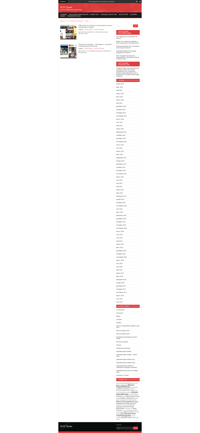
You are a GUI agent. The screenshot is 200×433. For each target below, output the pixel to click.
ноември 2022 (120, 135)
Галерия (133, 14)
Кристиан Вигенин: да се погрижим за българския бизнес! (127, 47)
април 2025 (120, 93)
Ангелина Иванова (128, 383)
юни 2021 (119, 183)
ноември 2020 (120, 202)
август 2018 (120, 260)
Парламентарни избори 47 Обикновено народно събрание (126, 366)
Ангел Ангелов (120, 383)
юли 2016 (119, 299)
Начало (62, 21)
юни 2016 (119, 302)
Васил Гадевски (121, 385)
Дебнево (129, 392)
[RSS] (136, 1)
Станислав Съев (128, 408)
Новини (63, 14)
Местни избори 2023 (123, 334)
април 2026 (120, 84)
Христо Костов (128, 412)
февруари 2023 (121, 132)
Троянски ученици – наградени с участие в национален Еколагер (95, 45)
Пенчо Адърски (123, 405)
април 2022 (120, 151)
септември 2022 (121, 141)
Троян (123, 410)
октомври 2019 (121, 225)
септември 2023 (121, 116)
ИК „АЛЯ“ (124, 396)
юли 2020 (119, 209)
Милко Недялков (132, 400)
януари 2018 (120, 283)
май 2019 (119, 241)
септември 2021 (121, 173)
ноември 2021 (120, 167)
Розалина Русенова (122, 407)
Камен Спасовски (127, 398)
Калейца (118, 398)
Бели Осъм (135, 383)
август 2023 (120, 119)
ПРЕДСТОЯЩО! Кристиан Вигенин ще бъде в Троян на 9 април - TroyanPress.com (127, 69)
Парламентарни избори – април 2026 (84, 14)
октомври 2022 (121, 138)
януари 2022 (120, 161)
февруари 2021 (121, 196)
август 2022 (120, 145)
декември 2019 (121, 218)
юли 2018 (119, 263)
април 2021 (120, 190)
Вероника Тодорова (134, 387)
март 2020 (119, 212)
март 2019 (119, 247)
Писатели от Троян (122, 375)
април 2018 (120, 273)
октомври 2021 (121, 170)
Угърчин (126, 410)
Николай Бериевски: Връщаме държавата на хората (126, 51)
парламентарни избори (123, 351)
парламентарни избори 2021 (125, 359)
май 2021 (119, 186)
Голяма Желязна (123, 392)
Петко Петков (131, 405)
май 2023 (119, 125)
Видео (63, 16)
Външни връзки (74, 16)
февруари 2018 (121, 279)
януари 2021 (120, 199)
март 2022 (119, 154)
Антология (123, 14)
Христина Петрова (133, 410)
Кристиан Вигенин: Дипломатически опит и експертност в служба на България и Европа (127, 74)
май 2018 (119, 270)
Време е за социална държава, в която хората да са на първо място (127, 42)
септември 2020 (121, 206)
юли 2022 (119, 148)
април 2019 (120, 244)
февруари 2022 (121, 157)
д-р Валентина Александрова (125, 414)
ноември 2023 (120, 109)
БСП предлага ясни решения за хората (101, 1)
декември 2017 (121, 286)
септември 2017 (121, 292)
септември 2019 (121, 228)
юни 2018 (119, 266)
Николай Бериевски (130, 403)
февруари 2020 (121, 215)
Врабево (124, 390)
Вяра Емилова (131, 390)
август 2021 (120, 177)
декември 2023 (121, 106)
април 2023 (120, 129)
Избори (118, 322)
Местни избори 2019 (123, 330)
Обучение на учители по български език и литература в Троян (95, 26)
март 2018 (119, 276)
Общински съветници (123, 348)
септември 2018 (121, 257)
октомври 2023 (121, 113)
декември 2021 (121, 164)
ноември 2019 (120, 222)
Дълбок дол (131, 394)
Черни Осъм (136, 412)
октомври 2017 (121, 289)
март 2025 (119, 97)
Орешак (118, 405)
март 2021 (119, 193)
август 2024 (120, 100)
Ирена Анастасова (132, 396)
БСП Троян (66, 7)
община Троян (126, 417)
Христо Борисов (119, 412)
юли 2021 (119, 180)
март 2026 (119, 87)
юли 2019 (119, 234)
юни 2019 (119, 238)
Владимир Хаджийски (123, 389)
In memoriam (120, 310)
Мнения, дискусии (109, 14)
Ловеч (127, 400)
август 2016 (120, 295)
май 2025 (119, 90)
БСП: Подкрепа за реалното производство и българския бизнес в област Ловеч (127, 57)
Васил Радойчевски (125, 386)
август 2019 (120, 231)
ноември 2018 (120, 254)
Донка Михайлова (127, 393)
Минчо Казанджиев (124, 402)
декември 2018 (121, 250)
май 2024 (119, 103)
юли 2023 (119, 122)
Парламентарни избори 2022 (125, 362)
